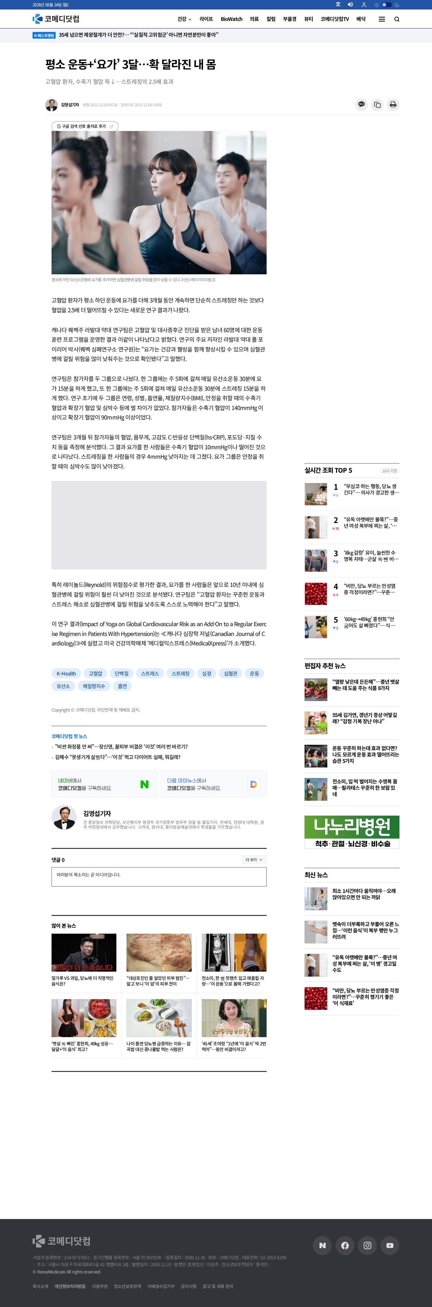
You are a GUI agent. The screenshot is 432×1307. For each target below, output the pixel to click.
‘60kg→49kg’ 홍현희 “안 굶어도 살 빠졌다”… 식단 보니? (369, 623)
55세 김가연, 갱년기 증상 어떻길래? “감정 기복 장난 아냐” (364, 718)
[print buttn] (393, 105)
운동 (254, 673)
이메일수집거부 (161, 1286)
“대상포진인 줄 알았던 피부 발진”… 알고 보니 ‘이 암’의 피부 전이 (158, 980)
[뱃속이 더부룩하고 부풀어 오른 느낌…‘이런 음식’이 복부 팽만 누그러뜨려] (316, 932)
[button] (340, 4)
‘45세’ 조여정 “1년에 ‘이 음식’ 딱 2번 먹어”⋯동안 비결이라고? (234, 1046)
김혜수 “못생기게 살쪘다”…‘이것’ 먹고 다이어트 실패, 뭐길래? (117, 757)
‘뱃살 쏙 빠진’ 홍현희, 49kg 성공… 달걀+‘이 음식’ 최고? (82, 1046)
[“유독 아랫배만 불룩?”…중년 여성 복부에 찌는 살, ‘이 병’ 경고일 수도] (316, 965)
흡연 (122, 686)
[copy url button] (377, 105)
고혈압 (95, 673)
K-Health (66, 673)
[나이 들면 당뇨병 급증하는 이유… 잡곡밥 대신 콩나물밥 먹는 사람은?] (159, 1018)
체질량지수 (94, 686)
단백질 (121, 673)
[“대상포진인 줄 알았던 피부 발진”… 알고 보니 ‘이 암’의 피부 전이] (159, 953)
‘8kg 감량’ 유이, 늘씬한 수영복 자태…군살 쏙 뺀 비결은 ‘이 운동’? (371, 556)
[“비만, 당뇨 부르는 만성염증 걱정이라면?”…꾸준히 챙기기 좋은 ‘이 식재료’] (316, 998)
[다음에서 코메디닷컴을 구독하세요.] (214, 784)
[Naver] (322, 1245)
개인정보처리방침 (69, 1286)
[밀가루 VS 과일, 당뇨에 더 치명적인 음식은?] (84, 953)
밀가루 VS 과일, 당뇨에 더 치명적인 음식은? (82, 980)
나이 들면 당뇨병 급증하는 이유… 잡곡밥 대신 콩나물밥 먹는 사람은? (158, 1046)
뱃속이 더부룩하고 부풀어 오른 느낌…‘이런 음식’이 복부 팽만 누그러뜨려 (365, 930)
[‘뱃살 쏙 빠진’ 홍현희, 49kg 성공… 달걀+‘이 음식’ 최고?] (84, 1018)
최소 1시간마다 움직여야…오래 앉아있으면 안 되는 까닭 (364, 894)
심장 (206, 673)
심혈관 (231, 673)
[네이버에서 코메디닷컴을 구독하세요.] (104, 784)
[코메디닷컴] (345, 1245)
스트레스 (150, 673)
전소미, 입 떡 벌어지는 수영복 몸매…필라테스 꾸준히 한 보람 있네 (364, 787)
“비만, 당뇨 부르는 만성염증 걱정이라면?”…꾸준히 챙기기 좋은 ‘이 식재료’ (369, 589)
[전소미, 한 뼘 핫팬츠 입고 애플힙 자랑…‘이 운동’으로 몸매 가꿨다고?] (234, 953)
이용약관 (100, 1286)
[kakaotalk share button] (361, 105)
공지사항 (188, 1286)
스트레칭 (181, 673)
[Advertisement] (352, 1120)
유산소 (63, 686)
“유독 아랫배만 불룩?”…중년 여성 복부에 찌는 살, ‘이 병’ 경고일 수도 (371, 523)
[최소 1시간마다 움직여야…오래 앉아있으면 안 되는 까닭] (316, 898)
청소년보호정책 (127, 1286)
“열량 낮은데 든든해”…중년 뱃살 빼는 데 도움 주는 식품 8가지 (365, 685)
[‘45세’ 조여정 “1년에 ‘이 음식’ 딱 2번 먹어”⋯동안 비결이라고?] (234, 1018)
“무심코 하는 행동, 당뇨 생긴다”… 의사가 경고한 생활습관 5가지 (371, 490)
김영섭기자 (97, 813)
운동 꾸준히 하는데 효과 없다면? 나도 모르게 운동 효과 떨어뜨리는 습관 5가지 (365, 754)
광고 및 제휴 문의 (218, 1286)
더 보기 (251, 859)
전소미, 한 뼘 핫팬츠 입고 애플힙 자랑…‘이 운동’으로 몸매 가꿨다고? (233, 980)
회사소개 (40, 1286)
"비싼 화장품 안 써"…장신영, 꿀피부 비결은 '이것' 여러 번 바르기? (121, 746)
